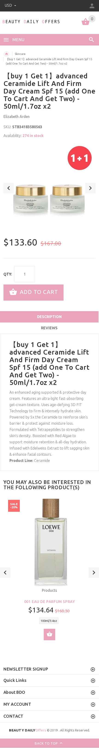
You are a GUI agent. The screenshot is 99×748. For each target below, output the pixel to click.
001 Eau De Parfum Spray (49, 602)
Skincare (20, 53)
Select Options (49, 634)
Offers (27, 730)
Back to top (47, 743)
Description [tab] (49, 317)
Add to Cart (38, 292)
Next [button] (90, 188)
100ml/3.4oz (49, 620)
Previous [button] (8, 188)
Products (49, 590)
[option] (49, 188)
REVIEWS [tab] (49, 328)
